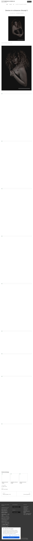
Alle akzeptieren (11, 537)
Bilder (10, 4)
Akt (13, 4)
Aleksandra (7, 507)
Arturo (7, 508)
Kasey (8, 517)
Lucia (7, 519)
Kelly (6, 518)
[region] (11, 533)
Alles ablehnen (14, 535)
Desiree (3, 489)
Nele (3, 526)
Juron (6, 517)
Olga (6, 526)
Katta (3, 518)
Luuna (3, 520)
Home (7, 4)
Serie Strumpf (6, 489)
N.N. (5, 524)
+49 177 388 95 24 (28, 514)
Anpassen (6, 535)
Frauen (6, 486)
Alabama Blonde (4, 507)
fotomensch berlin (8, 1)
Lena (4, 519)
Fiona (2, 517)
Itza (4, 517)
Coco (7, 514)
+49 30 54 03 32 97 (28, 513)
